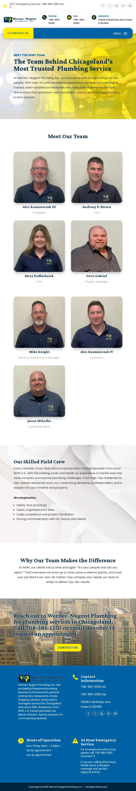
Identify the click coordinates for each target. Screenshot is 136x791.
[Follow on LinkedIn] (123, 5)
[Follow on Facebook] (103, 5)
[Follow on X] (109, 5)
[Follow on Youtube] (130, 5)
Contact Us (68, 647)
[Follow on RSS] (116, 5)
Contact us (20, 33)
